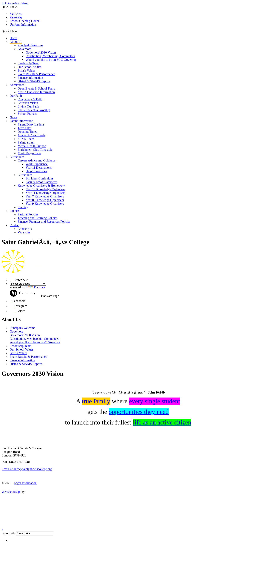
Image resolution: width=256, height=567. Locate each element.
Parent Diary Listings (31, 124)
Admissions (17, 85)
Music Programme (29, 153)
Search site (8, 533)
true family (96, 401)
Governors (24, 49)
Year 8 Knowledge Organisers (45, 200)
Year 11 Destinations (39, 167)
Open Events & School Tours (36, 88)
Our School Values (29, 67)
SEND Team (26, 139)
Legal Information (25, 483)
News (13, 117)
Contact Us (25, 228)
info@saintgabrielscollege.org (27, 469)
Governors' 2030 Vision (41, 52)
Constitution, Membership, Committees (50, 56)
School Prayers (27, 113)
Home (13, 38)
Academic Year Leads (31, 135)
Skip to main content (15, 3)
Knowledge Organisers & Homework (41, 185)
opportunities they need (139, 411)
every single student (154, 401)
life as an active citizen (162, 422)
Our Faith (16, 95)
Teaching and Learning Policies (37, 218)
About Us (16, 41)
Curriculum (17, 156)
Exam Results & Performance (36, 74)
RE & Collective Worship (34, 110)
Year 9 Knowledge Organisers (45, 203)
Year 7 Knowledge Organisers (45, 196)
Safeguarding (26, 142)
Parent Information (21, 121)
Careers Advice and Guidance (36, 160)
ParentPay (16, 17)
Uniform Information (23, 24)
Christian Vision (28, 103)
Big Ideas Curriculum (39, 178)
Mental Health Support (32, 146)
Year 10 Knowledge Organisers (45, 189)
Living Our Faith (28, 106)
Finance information (30, 77)
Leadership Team (28, 63)
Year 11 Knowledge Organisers (45, 192)
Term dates (24, 128)
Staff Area (16, 13)
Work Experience (37, 164)
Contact (14, 225)
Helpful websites (36, 171)
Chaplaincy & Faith (30, 99)
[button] (19, 31)
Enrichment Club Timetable (35, 149)
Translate (39, 287)
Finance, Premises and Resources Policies (44, 221)
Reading (23, 207)
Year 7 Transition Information (36, 92)
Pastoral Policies (28, 214)
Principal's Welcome (30, 45)
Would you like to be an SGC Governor (51, 59)
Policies (14, 210)
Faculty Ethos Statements (41, 182)
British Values (26, 70)
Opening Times (27, 131)
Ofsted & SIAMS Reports (34, 81)
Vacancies (24, 232)
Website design (11, 491)
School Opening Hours (24, 21)
